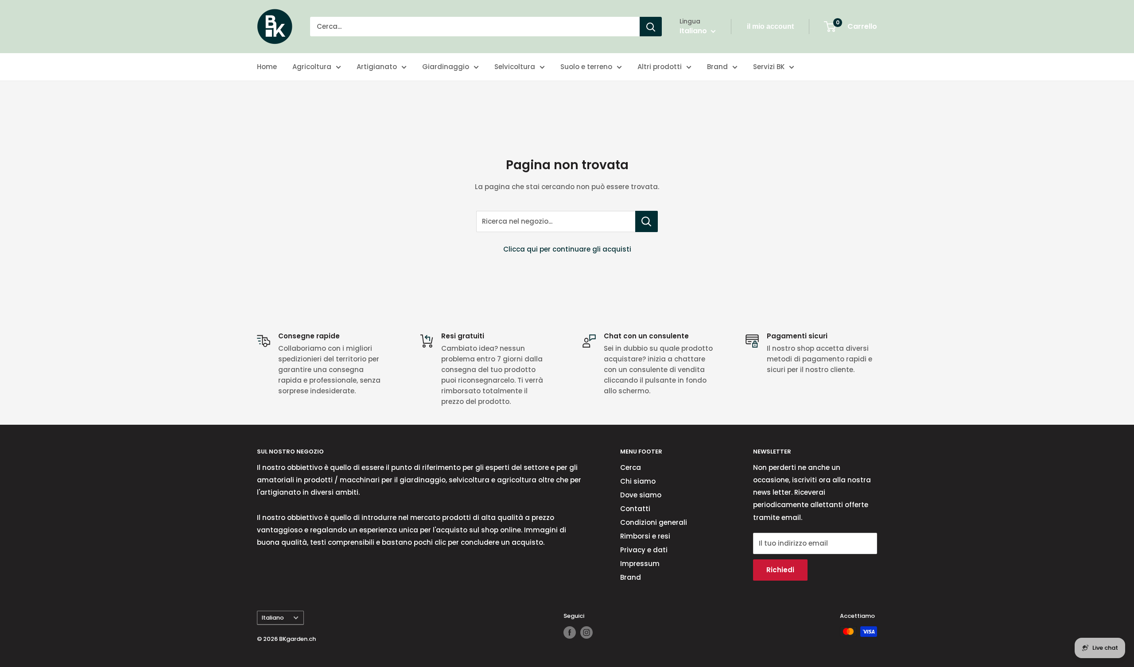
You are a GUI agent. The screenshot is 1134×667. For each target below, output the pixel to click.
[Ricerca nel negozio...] (646, 221)
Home (267, 66)
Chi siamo (638, 481)
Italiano (273, 617)
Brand (717, 66)
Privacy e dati (644, 550)
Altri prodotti (659, 66)
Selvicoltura (514, 66)
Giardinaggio (445, 66)
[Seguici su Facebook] (569, 632)
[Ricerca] (651, 26)
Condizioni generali (653, 522)
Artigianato (377, 66)
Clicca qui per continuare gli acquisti (567, 249)
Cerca (630, 467)
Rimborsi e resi (645, 536)
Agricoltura (311, 66)
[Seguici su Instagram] (586, 632)
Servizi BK (768, 66)
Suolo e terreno (586, 66)
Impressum (640, 563)
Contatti (635, 508)
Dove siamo (640, 495)
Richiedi (780, 569)
